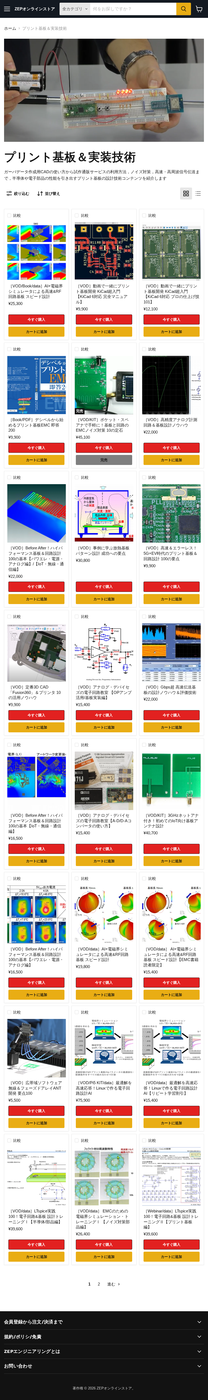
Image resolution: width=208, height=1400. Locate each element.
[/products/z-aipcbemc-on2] (104, 914)
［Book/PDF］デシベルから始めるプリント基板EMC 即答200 (35, 424)
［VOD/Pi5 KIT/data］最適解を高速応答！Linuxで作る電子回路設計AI (104, 1088)
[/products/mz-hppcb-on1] (36, 513)
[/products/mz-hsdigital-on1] (171, 652)
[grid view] (186, 193)
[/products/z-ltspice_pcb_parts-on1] (36, 1176)
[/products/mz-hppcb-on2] (36, 914)
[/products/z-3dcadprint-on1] (36, 652)
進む (111, 1284)
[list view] (198, 193)
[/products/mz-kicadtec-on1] (171, 251)
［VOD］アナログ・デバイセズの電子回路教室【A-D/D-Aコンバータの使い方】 (104, 820)
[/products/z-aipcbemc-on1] (36, 251)
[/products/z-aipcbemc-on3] (171, 914)
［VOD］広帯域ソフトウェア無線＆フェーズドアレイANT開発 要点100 (35, 1088)
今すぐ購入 (36, 319)
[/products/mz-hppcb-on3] (36, 781)
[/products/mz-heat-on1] (104, 513)
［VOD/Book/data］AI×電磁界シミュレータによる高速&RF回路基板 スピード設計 (35, 291)
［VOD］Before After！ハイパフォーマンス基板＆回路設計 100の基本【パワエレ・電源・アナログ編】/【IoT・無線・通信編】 (36, 559)
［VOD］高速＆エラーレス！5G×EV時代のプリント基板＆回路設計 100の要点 (170, 553)
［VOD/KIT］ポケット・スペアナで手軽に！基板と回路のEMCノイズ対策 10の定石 (102, 424)
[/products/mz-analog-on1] (171, 385)
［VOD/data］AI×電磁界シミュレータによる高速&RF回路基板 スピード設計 (102, 954)
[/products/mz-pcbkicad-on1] (104, 251)
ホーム (10, 28)
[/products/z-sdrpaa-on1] (36, 1048)
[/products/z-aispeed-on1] (104, 1048)
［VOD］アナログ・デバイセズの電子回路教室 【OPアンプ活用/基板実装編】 (104, 692)
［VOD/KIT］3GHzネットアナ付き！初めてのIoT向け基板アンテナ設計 (171, 820)
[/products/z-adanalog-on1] (104, 781)
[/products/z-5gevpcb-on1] (171, 513)
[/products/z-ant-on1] (171, 781)
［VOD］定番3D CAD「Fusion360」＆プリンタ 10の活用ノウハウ (34, 692)
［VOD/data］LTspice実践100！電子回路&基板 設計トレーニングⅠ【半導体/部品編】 (35, 1216)
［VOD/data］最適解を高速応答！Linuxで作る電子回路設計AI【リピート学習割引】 (171, 1088)
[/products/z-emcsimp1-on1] (104, 1176)
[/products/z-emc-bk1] (36, 385)
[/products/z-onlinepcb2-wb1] (171, 1176)
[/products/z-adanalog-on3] (104, 652)
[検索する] (183, 9)
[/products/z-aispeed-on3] (171, 1048)
